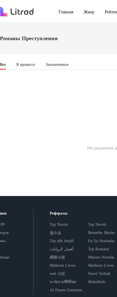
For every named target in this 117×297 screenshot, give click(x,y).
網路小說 (57, 257)
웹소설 (55, 233)
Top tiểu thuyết (62, 241)
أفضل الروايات (61, 249)
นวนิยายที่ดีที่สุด (63, 282)
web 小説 (57, 274)
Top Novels (59, 224)
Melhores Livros (62, 265)
